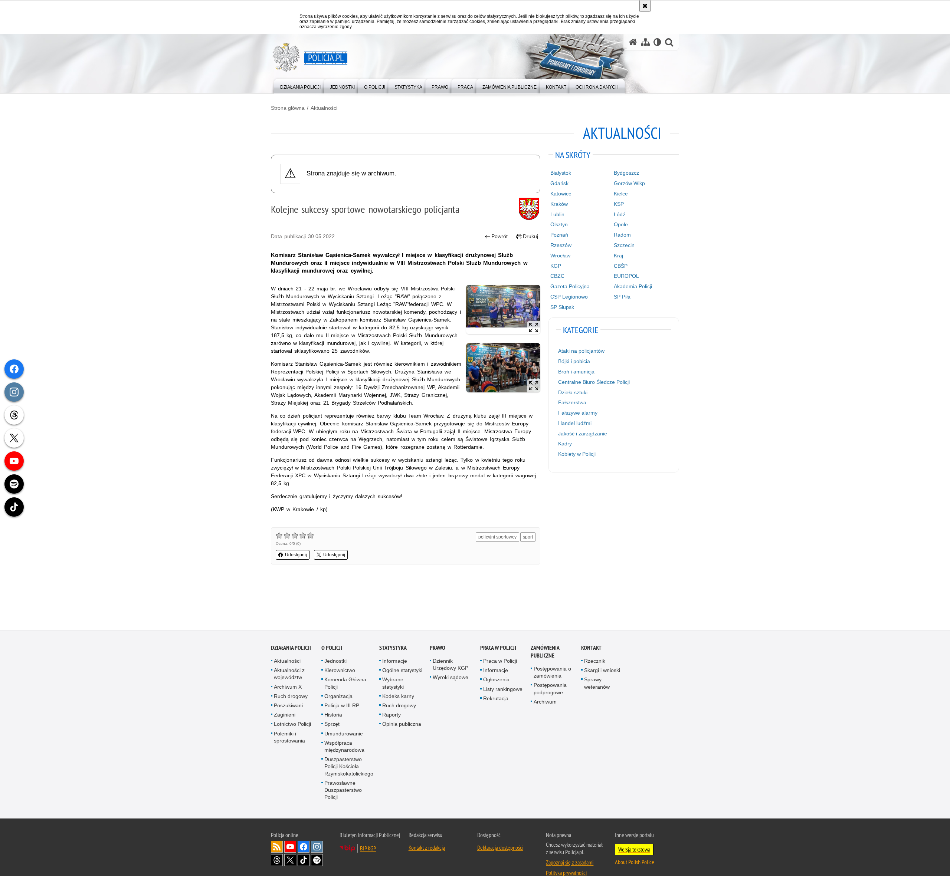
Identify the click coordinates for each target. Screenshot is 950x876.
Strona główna (288, 108)
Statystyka (393, 648)
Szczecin (624, 245)
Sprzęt (332, 725)
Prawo (437, 648)
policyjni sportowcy (497, 537)
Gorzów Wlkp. (630, 183)
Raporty (391, 715)
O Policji (331, 648)
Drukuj (530, 236)
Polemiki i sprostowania (289, 737)
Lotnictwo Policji (292, 725)
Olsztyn (559, 224)
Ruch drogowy (291, 696)
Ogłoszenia (496, 680)
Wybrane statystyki (393, 683)
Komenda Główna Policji (345, 683)
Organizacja (338, 696)
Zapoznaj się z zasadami (569, 863)
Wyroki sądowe (450, 678)
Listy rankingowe (502, 689)
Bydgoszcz (626, 173)
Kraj (618, 255)
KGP (555, 266)
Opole (621, 224)
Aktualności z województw (289, 674)
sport (528, 537)
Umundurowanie (343, 734)
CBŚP (621, 266)
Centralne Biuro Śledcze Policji (594, 382)
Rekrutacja (495, 699)
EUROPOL (626, 276)
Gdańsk (559, 183)
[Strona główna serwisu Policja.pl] (633, 42)
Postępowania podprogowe (550, 689)
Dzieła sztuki (572, 392)
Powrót (499, 236)
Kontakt (591, 648)
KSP (619, 204)
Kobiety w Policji (577, 454)
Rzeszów (560, 245)
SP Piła (622, 297)
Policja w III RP (341, 706)
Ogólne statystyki (402, 671)
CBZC (557, 276)
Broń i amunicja (576, 372)
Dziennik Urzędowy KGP (450, 664)
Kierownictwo (339, 671)
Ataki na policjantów (581, 351)
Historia (333, 715)
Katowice (560, 194)
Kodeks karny (398, 696)
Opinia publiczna (401, 725)
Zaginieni (284, 715)
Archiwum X (288, 687)
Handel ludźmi (575, 423)
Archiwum (545, 702)
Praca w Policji (498, 648)
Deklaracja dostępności (500, 848)
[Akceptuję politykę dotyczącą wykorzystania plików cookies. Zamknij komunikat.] (645, 6)
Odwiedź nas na (290, 847)
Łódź (619, 214)
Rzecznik (594, 661)
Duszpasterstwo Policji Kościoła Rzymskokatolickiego (348, 767)
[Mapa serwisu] (645, 42)
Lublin (557, 214)
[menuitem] (300, 85)
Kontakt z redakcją (427, 848)
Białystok (560, 173)
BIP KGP (368, 849)
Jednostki (335, 661)
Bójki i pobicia (574, 361)
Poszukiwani (288, 706)
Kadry (565, 444)
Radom (622, 235)
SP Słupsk (562, 307)
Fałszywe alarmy (577, 413)
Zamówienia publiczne (545, 652)
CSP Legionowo (569, 297)
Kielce (621, 194)
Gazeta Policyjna (570, 286)
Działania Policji (291, 648)
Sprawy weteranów (597, 683)
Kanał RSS (277, 847)
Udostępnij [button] (296, 554)
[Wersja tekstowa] (657, 42)
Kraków (559, 204)
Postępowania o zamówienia (552, 672)
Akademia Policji (633, 286)
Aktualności (324, 108)
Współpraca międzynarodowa (344, 746)
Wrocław (560, 255)
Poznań (559, 235)
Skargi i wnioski (602, 671)
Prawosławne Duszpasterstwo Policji (343, 790)
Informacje (394, 661)
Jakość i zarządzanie (582, 434)
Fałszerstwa (572, 402)
